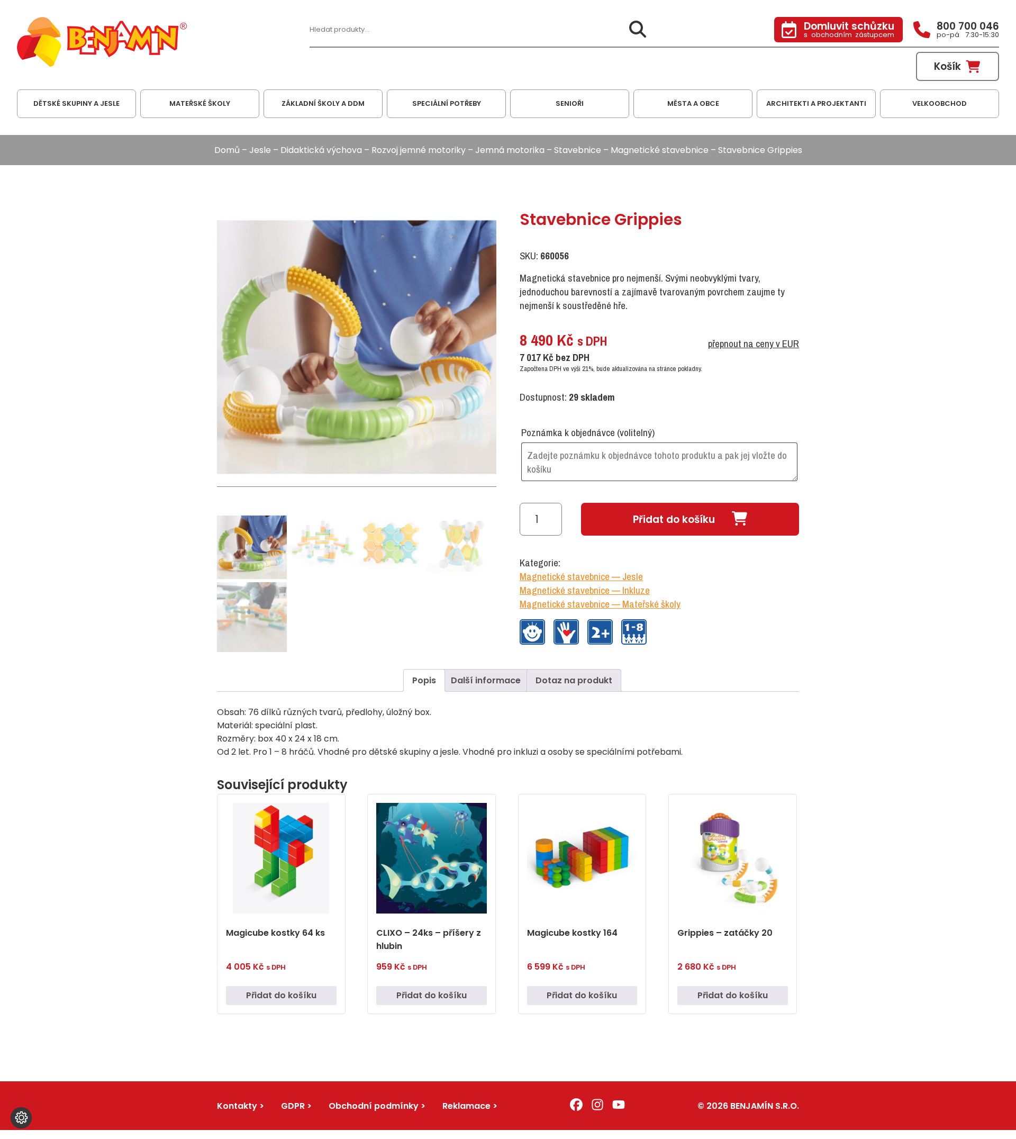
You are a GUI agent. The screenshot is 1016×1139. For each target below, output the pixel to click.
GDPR (293, 1106)
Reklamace (466, 1106)
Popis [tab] (424, 680)
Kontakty (237, 1106)
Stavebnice (577, 150)
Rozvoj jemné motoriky (418, 150)
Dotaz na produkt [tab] (574, 680)
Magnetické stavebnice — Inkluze (585, 590)
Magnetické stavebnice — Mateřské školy (600, 604)
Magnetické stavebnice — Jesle (581, 576)
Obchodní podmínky (374, 1106)
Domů (227, 150)
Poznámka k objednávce (588, 432)
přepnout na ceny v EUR (753, 343)
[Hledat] (637, 30)
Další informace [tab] (486, 680)
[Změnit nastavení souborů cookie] (21, 1117)
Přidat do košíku (674, 519)
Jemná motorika (510, 150)
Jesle (260, 150)
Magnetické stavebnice (660, 150)
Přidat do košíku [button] (281, 995)
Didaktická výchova (321, 150)
